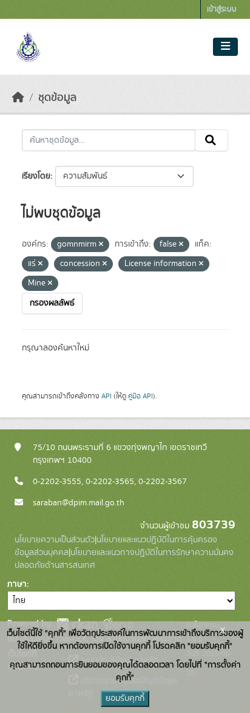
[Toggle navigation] (225, 47)
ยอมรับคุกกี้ (125, 698)
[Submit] (211, 140)
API (106, 396)
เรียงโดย (36, 176)
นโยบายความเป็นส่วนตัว (55, 540)
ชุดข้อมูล (57, 98)
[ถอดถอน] (101, 245)
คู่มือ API (140, 396)
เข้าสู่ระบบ (222, 9)
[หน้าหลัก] (18, 98)
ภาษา (17, 584)
